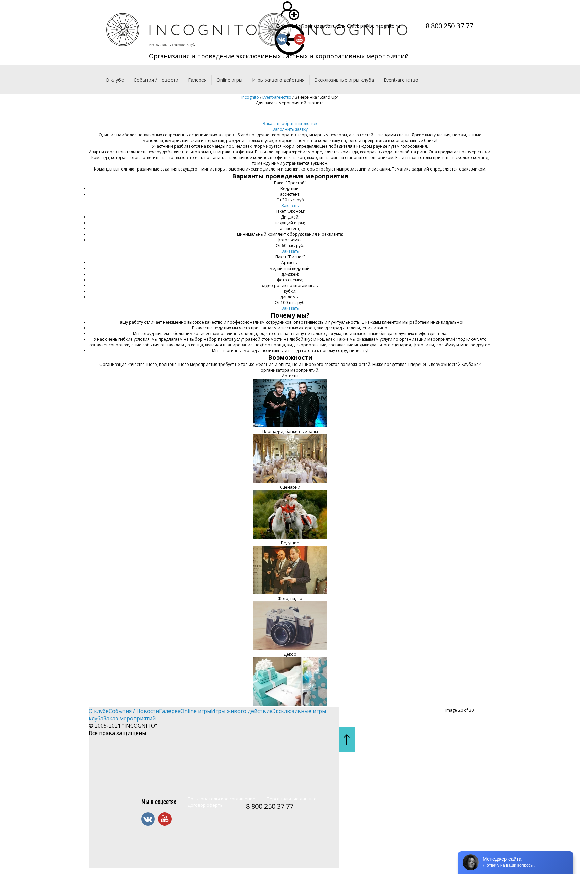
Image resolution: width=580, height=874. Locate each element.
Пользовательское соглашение (221, 799)
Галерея (197, 80)
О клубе (115, 80)
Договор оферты (206, 805)
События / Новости (156, 80)
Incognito (250, 97)
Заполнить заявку (290, 129)
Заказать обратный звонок (290, 123)
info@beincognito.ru (314, 25)
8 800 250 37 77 (449, 25)
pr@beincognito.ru (380, 25)
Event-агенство (401, 80)
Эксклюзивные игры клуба (344, 80)
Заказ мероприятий (129, 718)
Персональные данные (292, 799)
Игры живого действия (278, 80)
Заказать (290, 205)
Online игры (229, 80)
